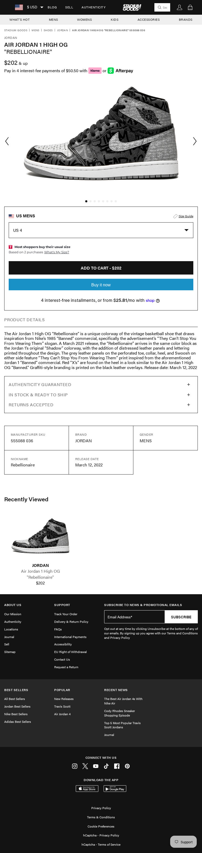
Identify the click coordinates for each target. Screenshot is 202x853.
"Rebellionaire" (40, 577)
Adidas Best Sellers (17, 721)
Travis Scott (62, 706)
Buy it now (101, 285)
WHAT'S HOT (19, 19)
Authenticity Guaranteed (40, 384)
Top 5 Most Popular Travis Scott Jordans (122, 725)
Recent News (116, 690)
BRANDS (186, 19)
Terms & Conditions (101, 817)
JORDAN (40, 565)
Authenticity (93, 7)
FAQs (58, 629)
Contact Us (62, 659)
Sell (69, 7)
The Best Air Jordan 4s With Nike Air (123, 700)
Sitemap (10, 651)
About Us (12, 605)
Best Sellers (16, 690)
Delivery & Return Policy (71, 621)
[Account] (179, 7)
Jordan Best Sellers (17, 706)
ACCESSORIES (149, 19)
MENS (53, 19)
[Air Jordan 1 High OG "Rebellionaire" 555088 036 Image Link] (40, 537)
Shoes (48, 30)
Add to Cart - (101, 268)
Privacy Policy (101, 807)
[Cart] (190, 7)
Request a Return (66, 667)
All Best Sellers (14, 698)
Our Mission (12, 614)
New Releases (64, 698)
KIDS (114, 19)
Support (62, 605)
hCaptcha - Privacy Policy (101, 835)
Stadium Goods (15, 30)
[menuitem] (52, 7)
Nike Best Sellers (16, 714)
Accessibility (63, 644)
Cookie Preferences (101, 826)
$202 (40, 583)
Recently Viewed (26, 499)
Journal (9, 636)
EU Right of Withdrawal (70, 651)
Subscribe (181, 616)
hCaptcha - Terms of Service (101, 844)
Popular (62, 690)
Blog (52, 7)
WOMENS (84, 19)
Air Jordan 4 (62, 714)
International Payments (70, 636)
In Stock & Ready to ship (38, 395)
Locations (11, 629)
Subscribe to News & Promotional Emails (143, 605)
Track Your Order (65, 614)
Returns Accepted (31, 405)
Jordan (62, 30)
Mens (35, 30)
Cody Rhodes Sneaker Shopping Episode (119, 713)
